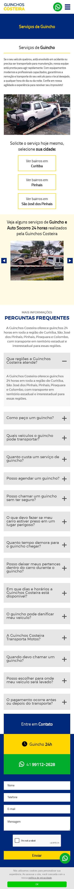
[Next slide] (70, 260)
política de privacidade (40, 877)
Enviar (37, 855)
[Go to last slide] (4, 260)
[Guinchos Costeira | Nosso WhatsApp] (65, 858)
